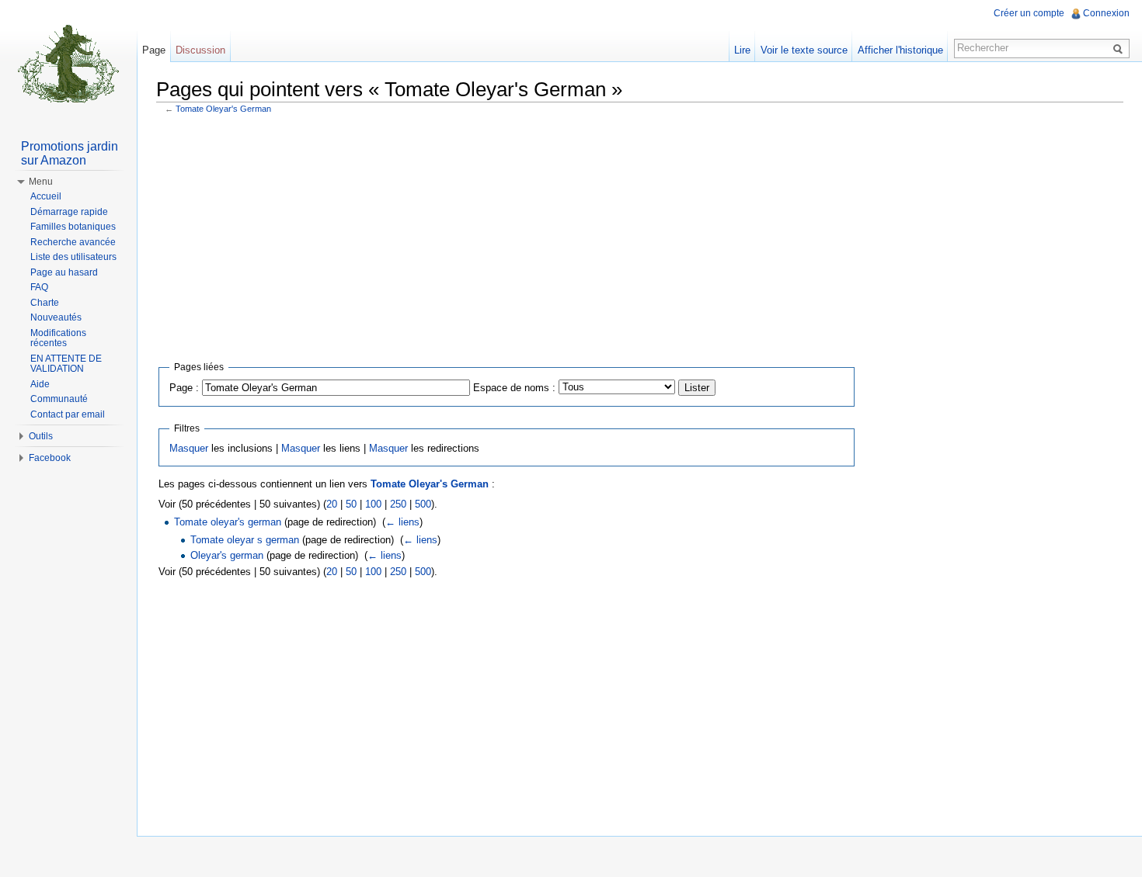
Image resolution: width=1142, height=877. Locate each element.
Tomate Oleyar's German (223, 108)
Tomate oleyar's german (227, 522)
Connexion (1106, 13)
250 (398, 504)
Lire (742, 50)
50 (351, 504)
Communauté (59, 398)
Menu (41, 181)
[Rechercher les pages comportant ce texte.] (1120, 48)
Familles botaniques (73, 226)
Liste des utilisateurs (73, 256)
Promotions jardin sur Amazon (69, 153)
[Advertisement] (640, 234)
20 (331, 504)
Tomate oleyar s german (244, 540)
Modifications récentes (58, 338)
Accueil (45, 196)
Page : (184, 387)
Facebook (50, 457)
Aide (40, 384)
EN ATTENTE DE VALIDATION (66, 364)
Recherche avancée (73, 242)
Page (153, 50)
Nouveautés (56, 317)
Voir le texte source (804, 50)
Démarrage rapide (69, 211)
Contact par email (67, 414)
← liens (402, 522)
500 (423, 504)
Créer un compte (1029, 13)
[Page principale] (68, 62)
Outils (41, 436)
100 (373, 504)
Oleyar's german (226, 555)
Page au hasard (64, 272)
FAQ (39, 287)
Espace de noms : (514, 387)
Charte (44, 302)
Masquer (188, 448)
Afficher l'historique (900, 50)
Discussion (200, 50)
